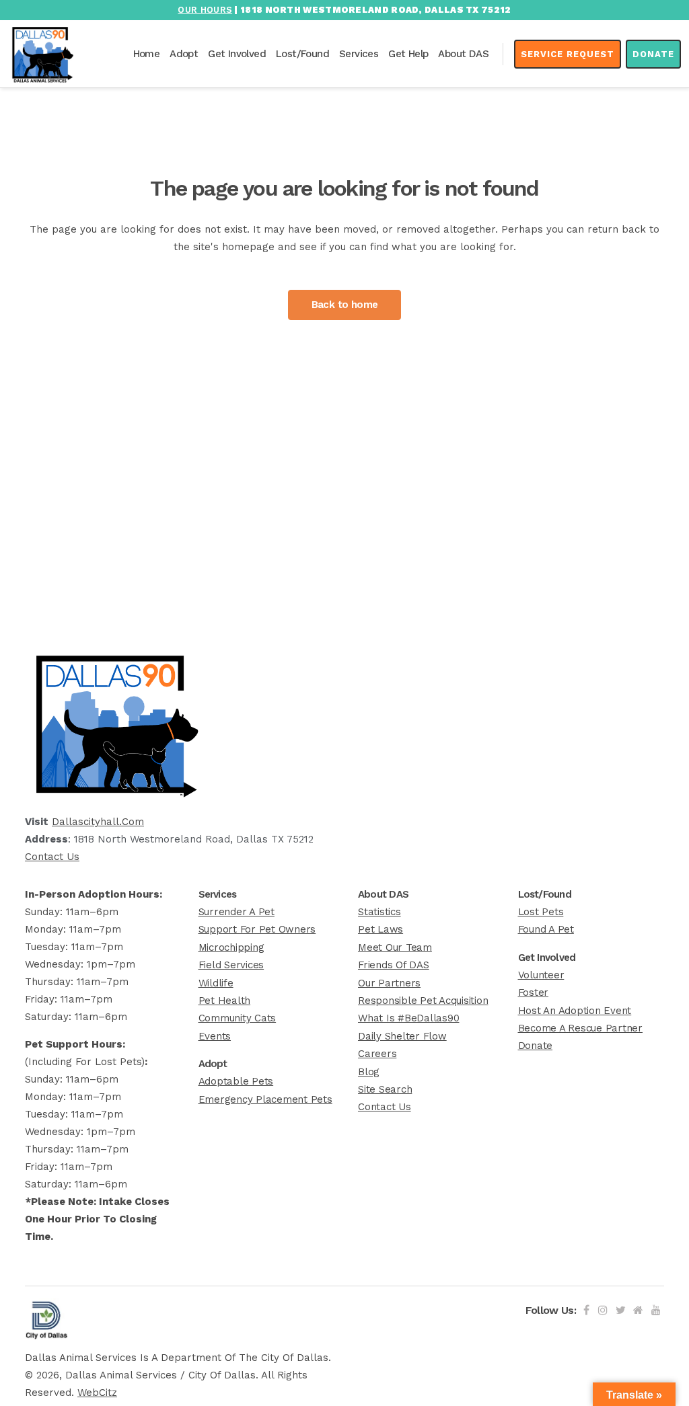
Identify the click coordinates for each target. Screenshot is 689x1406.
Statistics (379, 912)
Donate (653, 54)
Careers (377, 1054)
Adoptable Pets (236, 1081)
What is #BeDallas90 (408, 1018)
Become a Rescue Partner (580, 1028)
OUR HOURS (205, 10)
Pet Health (224, 1000)
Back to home (345, 305)
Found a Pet (546, 929)
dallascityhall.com (98, 822)
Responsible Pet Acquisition (423, 1000)
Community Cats (237, 1018)
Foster (533, 992)
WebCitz (97, 1393)
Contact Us (52, 857)
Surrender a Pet (236, 912)
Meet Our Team (395, 947)
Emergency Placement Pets (265, 1099)
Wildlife (215, 983)
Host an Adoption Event (575, 1011)
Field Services (231, 965)
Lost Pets (541, 912)
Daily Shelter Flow (402, 1036)
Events (214, 1036)
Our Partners (389, 983)
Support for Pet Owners (257, 929)
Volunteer (541, 975)
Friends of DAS (393, 965)
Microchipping (231, 947)
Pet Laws (380, 929)
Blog (368, 1072)
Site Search (385, 1089)
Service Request (567, 54)
